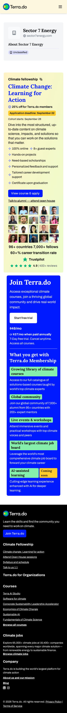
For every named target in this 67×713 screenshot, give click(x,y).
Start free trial (23, 317)
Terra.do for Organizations (24, 575)
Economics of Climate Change (20, 609)
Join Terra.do (14, 533)
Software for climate (14, 598)
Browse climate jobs (15, 654)
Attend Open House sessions (20, 557)
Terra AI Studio (11, 593)
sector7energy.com (39, 35)
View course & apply (25, 193)
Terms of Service (12, 706)
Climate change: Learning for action (23, 551)
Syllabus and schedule (16, 562)
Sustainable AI (11, 614)
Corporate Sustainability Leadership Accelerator (31, 604)
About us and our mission (18, 677)
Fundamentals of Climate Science (22, 619)
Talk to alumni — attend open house (31, 200)
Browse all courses (15, 624)
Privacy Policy (54, 701)
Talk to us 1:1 (10, 567)
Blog (6, 683)
